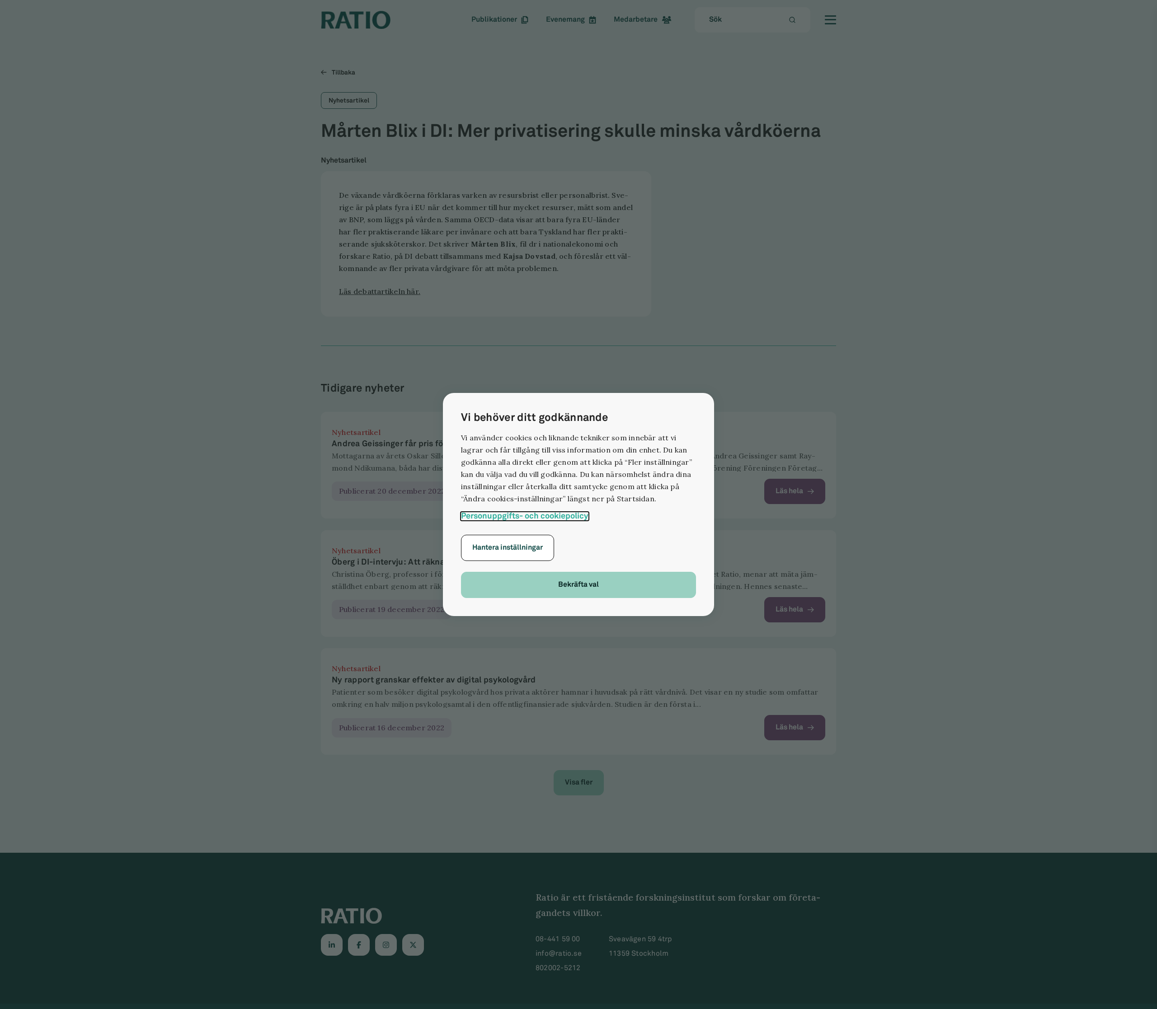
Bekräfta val (578, 584)
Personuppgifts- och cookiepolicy (524, 516)
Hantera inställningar (507, 547)
